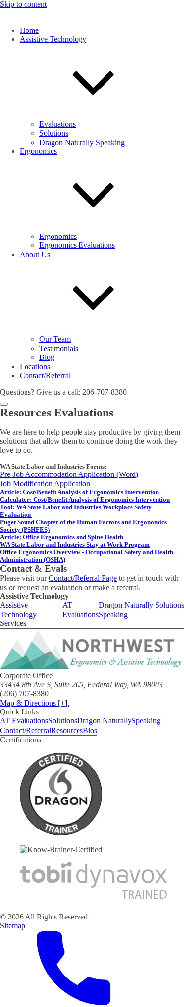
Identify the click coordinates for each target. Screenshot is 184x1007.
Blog (46, 357)
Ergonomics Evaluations (77, 245)
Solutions (53, 133)
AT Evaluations (80, 609)
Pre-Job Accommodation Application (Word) (69, 474)
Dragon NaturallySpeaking (118, 720)
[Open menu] (4, 404)
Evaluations (57, 124)
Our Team (55, 339)
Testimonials (58, 348)
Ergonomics (58, 236)
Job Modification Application (45, 483)
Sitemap (12, 925)
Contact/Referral (25, 730)
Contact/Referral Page (83, 578)
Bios (90, 730)
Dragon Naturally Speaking (82, 142)
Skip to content (23, 4)
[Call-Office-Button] (73, 1002)
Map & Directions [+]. (34, 703)
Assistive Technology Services (18, 614)
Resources (67, 730)
